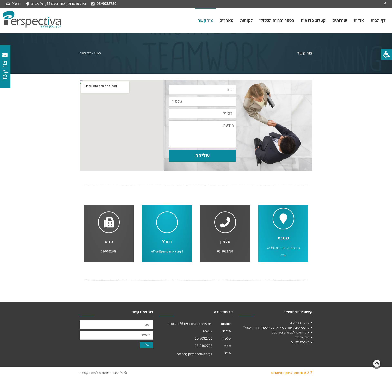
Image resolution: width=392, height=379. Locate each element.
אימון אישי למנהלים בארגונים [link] (290, 332)
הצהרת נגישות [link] (300, 342)
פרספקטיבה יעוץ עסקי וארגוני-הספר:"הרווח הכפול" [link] (276, 327)
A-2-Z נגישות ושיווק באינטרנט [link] (291, 372)
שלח (146, 345)
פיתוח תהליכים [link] (299, 322)
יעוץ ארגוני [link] (302, 337)
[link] (386, 54)
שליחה (202, 155)
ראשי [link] (97, 53)
